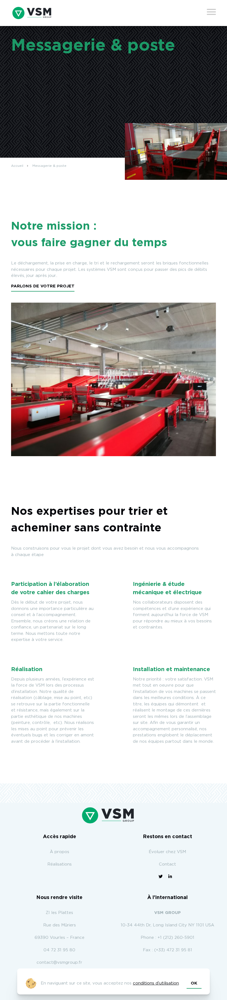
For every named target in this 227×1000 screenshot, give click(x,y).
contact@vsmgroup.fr (59, 962)
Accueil (17, 165)
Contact (167, 864)
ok (194, 983)
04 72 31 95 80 (59, 950)
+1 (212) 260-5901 (176, 938)
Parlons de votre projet (42, 286)
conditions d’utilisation (156, 983)
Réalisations (59, 864)
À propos (59, 852)
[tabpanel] (113, 379)
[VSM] (32, 13)
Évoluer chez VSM (167, 852)
